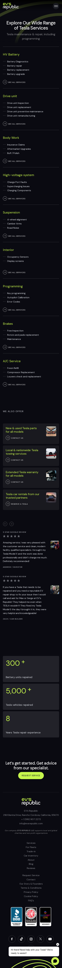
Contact (31, 879)
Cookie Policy (31, 896)
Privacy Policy (31, 892)
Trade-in (31, 851)
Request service (31, 775)
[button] (11, 524)
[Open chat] (55, 961)
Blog (31, 863)
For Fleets (31, 847)
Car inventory (31, 855)
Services (31, 843)
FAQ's (31, 900)
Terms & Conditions (31, 887)
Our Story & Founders (31, 883)
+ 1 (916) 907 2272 (31, 819)
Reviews (31, 868)
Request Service (31, 875)
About (31, 859)
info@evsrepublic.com (31, 823)
